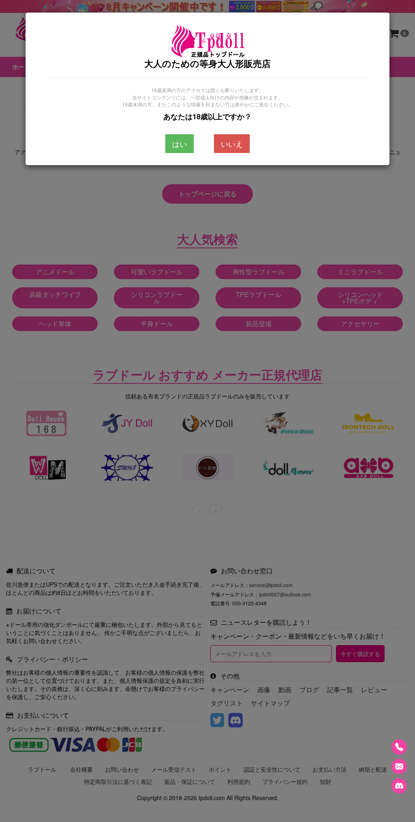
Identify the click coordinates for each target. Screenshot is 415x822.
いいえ (232, 143)
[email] (399, 766)
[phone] (399, 747)
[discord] (399, 786)
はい (179, 143)
